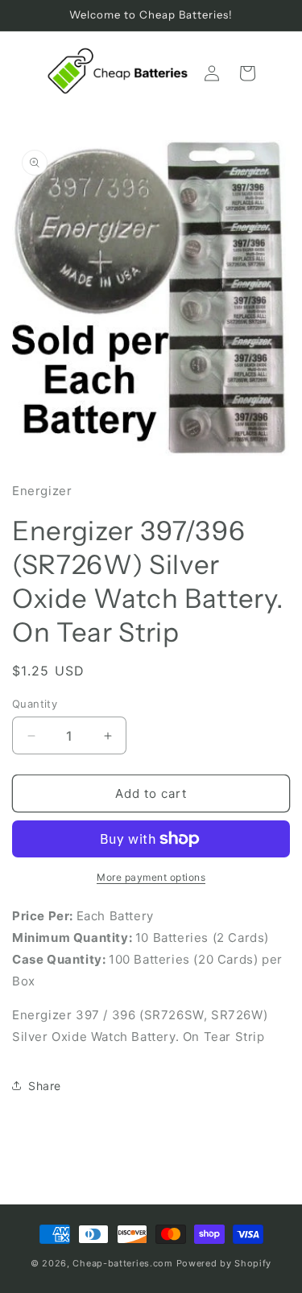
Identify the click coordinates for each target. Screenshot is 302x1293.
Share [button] (44, 1086)
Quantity (34, 703)
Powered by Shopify (224, 1263)
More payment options (151, 877)
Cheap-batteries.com (122, 1263)
